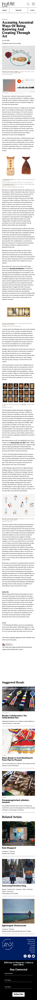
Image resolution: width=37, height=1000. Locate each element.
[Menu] (33, 4)
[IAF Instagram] (25, 954)
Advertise (32, 946)
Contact (32, 944)
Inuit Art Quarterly (6, 93)
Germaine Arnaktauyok (17, 268)
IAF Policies (31, 940)
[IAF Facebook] (29, 954)
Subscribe (18, 10)
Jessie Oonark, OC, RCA (17, 442)
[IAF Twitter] (33, 954)
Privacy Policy (31, 938)
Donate (4, 10)
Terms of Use (31, 942)
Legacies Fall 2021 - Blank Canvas (17, 93)
